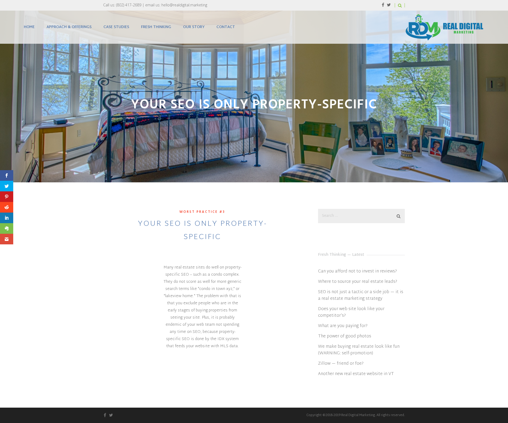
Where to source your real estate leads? (357, 282)
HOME (29, 27)
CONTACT (225, 27)
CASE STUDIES (116, 27)
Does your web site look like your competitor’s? (351, 312)
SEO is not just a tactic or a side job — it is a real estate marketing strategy (360, 295)
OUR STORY (194, 27)
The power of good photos (344, 336)
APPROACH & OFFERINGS (69, 27)
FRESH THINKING (156, 27)
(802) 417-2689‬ (128, 4)
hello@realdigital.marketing (184, 4)
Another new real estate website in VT (356, 374)
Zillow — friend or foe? (341, 364)
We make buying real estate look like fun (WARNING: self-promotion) (359, 350)
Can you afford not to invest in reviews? (357, 271)
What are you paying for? (343, 326)
